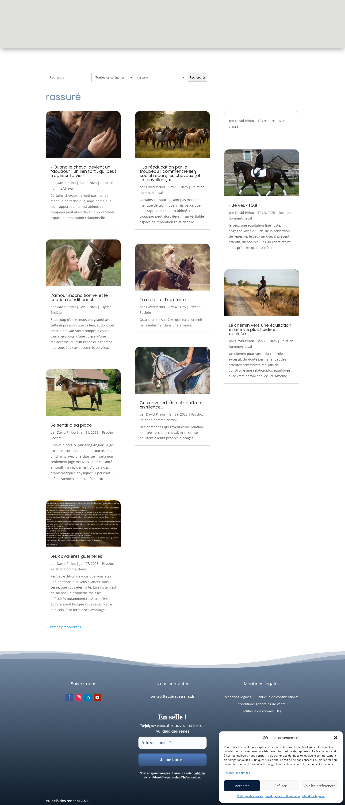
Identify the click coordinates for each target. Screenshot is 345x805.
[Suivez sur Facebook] (69, 697)
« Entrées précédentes (63, 627)
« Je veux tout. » (245, 205)
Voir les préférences (319, 785)
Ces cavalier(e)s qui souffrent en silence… (171, 405)
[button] (335, 737)
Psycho (105, 307)
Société (56, 312)
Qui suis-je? (110, 24)
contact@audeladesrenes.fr (172, 696)
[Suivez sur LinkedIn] (88, 697)
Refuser (280, 785)
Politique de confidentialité (282, 796)
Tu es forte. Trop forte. (163, 299)
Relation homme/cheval (69, 569)
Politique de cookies (250, 796)
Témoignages (138, 24)
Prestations (247, 24)
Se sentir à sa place (71, 425)
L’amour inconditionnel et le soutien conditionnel (79, 297)
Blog (207, 24)
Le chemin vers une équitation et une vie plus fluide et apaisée (260, 329)
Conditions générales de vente (262, 704)
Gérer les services (238, 773)
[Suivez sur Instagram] (78, 697)
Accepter (242, 785)
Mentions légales (313, 796)
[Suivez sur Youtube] (97, 697)
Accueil (88, 24)
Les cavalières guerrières (76, 556)
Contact (224, 24)
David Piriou (66, 183)
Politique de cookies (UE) (261, 711)
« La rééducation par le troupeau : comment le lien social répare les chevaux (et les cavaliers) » (170, 173)
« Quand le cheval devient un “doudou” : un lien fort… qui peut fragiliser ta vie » (83, 171)
